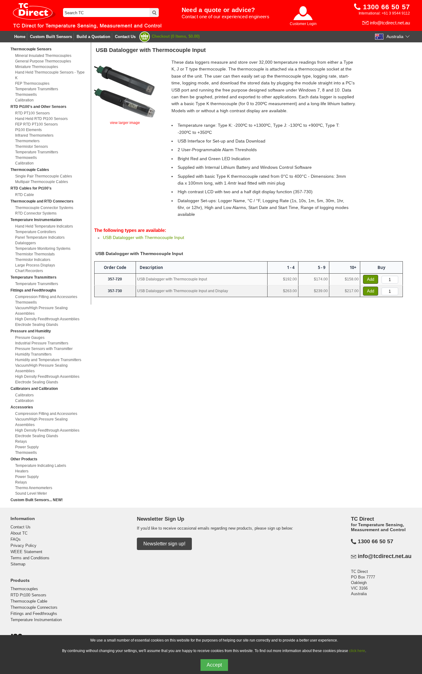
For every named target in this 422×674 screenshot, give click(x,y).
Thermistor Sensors (31, 146)
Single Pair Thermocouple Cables (43, 176)
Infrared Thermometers (34, 135)
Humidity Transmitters (33, 354)
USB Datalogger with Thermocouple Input (143, 237)
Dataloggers (25, 243)
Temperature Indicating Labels (40, 465)
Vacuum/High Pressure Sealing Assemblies (41, 311)
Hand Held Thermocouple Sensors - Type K (50, 75)
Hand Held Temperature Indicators (44, 226)
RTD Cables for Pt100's (31, 188)
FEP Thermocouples (32, 83)
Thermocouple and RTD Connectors (42, 201)
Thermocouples (24, 589)
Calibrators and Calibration (34, 388)
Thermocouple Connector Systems (44, 208)
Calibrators (24, 395)
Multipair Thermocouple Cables (41, 182)
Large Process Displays (35, 265)
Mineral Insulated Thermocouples (43, 55)
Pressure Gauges (29, 337)
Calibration (24, 100)
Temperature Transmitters (36, 89)
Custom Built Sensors (51, 36)
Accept (214, 665)
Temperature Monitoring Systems (42, 248)
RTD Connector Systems (36, 213)
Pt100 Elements (28, 130)
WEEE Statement (26, 551)
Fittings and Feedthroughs (33, 290)
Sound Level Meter (31, 493)
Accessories (22, 407)
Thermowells (26, 94)
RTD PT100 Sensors (32, 113)
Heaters (21, 471)
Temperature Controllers (35, 232)
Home (19, 36)
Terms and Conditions (30, 558)
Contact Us (125, 36)
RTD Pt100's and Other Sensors (38, 107)
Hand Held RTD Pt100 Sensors (41, 119)
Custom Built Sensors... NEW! (37, 500)
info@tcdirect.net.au (390, 22)
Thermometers (27, 141)
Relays (21, 441)
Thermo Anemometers (33, 488)
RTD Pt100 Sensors (28, 595)
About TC (19, 533)
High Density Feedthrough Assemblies (47, 319)
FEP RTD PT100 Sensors (36, 124)
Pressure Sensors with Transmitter (44, 349)
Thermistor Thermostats (35, 254)
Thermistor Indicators (32, 260)
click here (357, 651)
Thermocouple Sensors (31, 49)
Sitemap (18, 564)
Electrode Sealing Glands (36, 324)
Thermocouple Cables (30, 170)
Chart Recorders (29, 271)
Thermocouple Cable (29, 601)
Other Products (24, 459)
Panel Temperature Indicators (40, 237)
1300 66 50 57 (375, 541)
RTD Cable (24, 195)
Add (370, 279)
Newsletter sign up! (164, 543)
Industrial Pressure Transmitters (41, 343)
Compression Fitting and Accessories (46, 297)
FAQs (16, 539)
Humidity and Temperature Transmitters (48, 360)
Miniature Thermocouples (36, 67)
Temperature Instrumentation (36, 220)
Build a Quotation (93, 36)
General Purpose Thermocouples (43, 61)
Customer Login (303, 24)
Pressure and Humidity (31, 331)
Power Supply (27, 447)
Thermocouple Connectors (34, 607)
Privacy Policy (23, 545)
